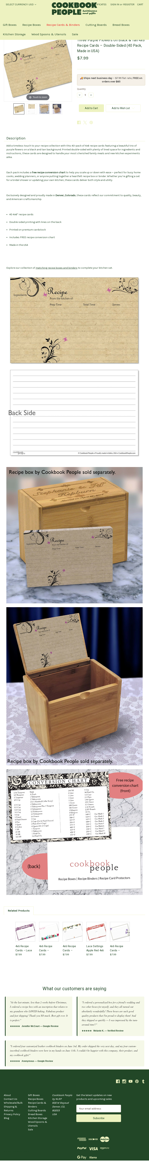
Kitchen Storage (14, 34)
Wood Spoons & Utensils (48, 34)
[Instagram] (124, 1081)
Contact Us (10, 1099)
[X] (85, 122)
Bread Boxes (121, 25)
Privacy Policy (12, 1114)
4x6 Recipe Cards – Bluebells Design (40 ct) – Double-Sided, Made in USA (120, 948)
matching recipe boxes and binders (56, 267)
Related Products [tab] (19, 910)
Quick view (25, 928)
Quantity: (81, 89)
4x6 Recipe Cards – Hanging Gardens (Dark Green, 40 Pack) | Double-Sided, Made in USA (72, 948)
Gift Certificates (95, 4)
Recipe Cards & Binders (63, 25)
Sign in (114, 4)
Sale (75, 34)
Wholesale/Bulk (13, 1102)
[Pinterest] (91, 122)
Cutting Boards (96, 25)
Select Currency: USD (20, 4)
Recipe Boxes (31, 25)
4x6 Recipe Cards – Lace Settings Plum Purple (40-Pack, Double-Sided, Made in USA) (24, 948)
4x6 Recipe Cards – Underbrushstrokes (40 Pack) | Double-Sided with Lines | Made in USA (48, 948)
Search (76, 4)
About (7, 1095)
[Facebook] (79, 122)
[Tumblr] (143, 1081)
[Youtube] (130, 1081)
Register (128, 4)
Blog (6, 1118)
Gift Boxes (10, 25)
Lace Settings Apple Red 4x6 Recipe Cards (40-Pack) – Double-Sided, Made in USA (95, 948)
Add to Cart (25, 934)
